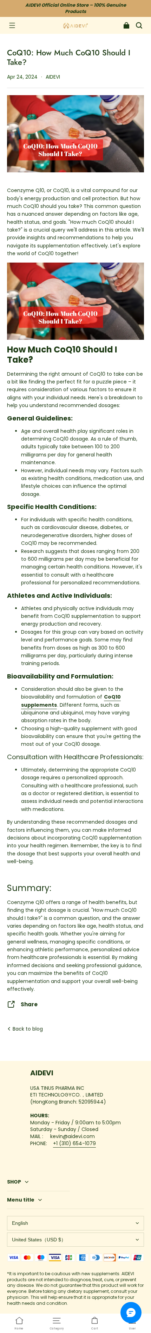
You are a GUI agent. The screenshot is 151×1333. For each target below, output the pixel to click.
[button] (12, 25)
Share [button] (29, 1004)
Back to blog (27, 1028)
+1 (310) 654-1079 (74, 1143)
